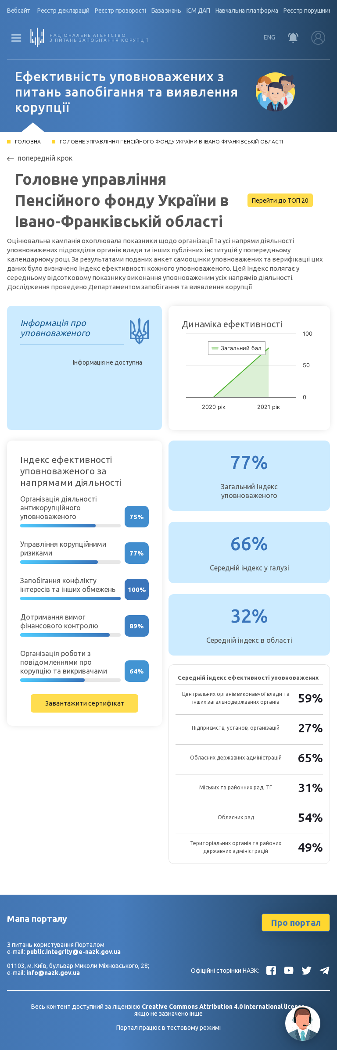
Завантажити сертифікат (84, 703)
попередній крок (45, 158)
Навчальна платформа (246, 10)
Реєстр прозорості (120, 10)
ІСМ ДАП (198, 10)
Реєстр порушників (309, 10)
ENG (269, 37)
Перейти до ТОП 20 (280, 200)
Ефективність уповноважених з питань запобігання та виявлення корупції (126, 92)
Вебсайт (18, 10)
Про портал (296, 922)
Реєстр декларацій (63, 10)
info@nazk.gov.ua (53, 972)
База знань (166, 10)
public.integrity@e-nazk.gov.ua (73, 951)
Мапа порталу (37, 919)
